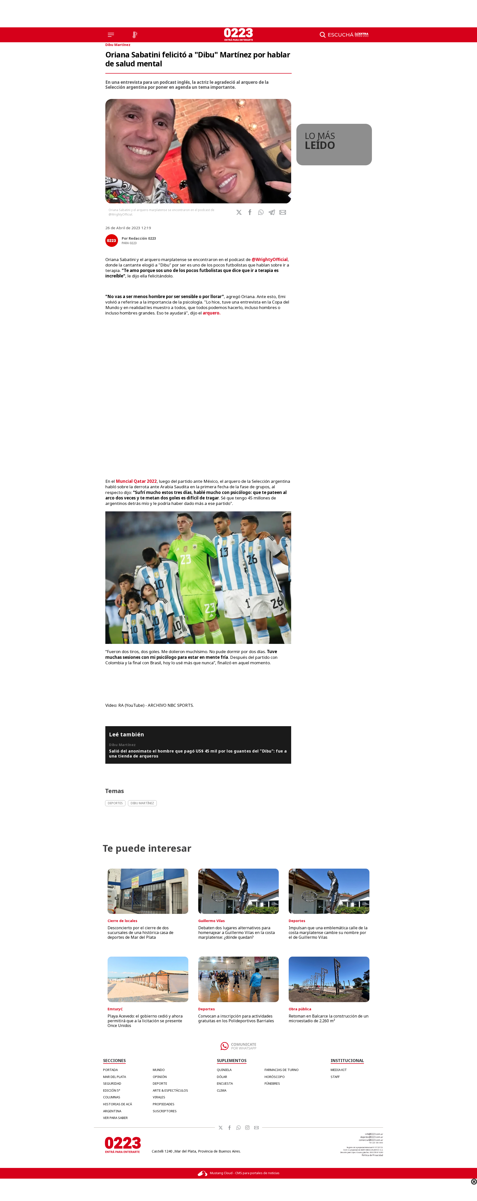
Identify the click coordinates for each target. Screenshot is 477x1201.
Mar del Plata (114, 1076)
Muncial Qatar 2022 (136, 481)
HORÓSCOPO (275, 1076)
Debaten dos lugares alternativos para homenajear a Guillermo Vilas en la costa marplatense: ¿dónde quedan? (236, 932)
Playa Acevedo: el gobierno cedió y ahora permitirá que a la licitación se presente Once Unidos (145, 1020)
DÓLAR (222, 1076)
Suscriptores (165, 1111)
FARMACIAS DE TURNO (282, 1070)
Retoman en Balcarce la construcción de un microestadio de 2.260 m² (328, 1018)
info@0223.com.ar (374, 1134)
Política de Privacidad (372, 1155)
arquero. (211, 313)
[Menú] (111, 35)
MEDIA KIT (339, 1070)
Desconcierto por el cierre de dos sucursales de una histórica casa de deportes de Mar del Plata (140, 932)
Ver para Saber (115, 1117)
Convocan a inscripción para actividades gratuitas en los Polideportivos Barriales (236, 1018)
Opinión (160, 1076)
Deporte (160, 1083)
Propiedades (163, 1104)
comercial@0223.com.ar (371, 1140)
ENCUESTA (225, 1083)
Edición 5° (111, 1090)
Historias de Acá (117, 1104)
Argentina (112, 1111)
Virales (159, 1097)
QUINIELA (224, 1070)
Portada (110, 1070)
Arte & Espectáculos (170, 1090)
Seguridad (112, 1083)
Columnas (111, 1097)
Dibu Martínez (117, 44)
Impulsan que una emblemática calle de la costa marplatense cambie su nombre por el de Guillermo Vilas (328, 932)
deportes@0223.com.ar (371, 1137)
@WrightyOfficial (270, 259)
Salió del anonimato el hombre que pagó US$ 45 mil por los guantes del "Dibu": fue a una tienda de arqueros (198, 753)
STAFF (335, 1076)
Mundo (159, 1070)
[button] (261, 212)
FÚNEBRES (272, 1083)
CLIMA (221, 1090)
